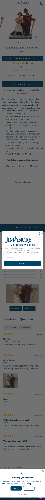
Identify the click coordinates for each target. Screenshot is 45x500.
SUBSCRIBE (22, 263)
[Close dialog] (40, 233)
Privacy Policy (26, 483)
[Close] (43, 471)
